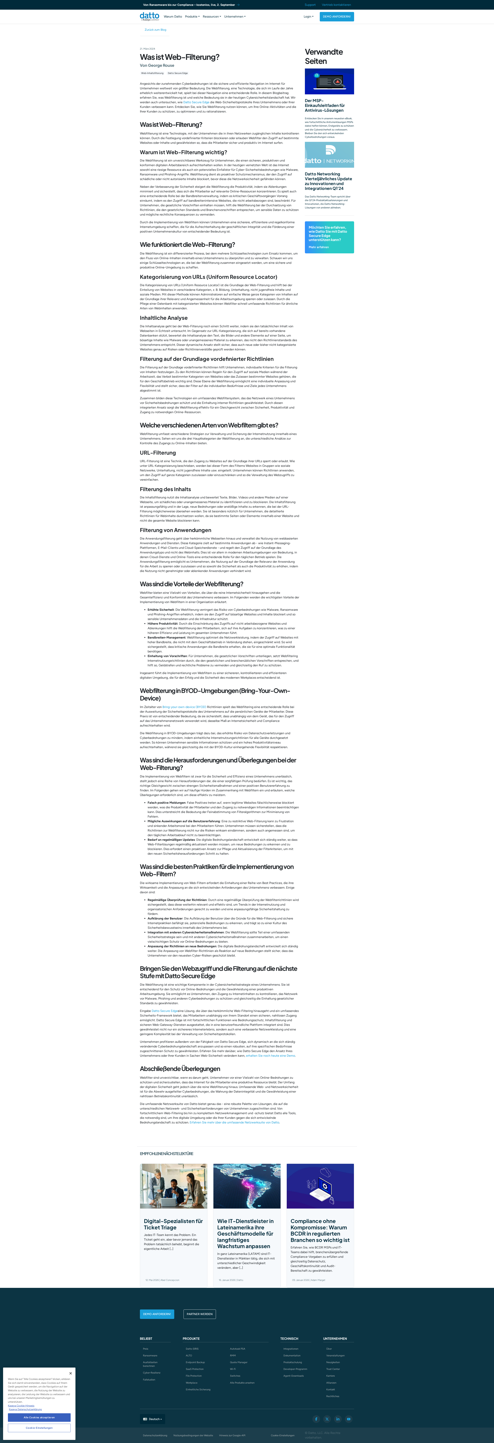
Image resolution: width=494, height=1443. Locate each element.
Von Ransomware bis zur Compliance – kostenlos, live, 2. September (189, 5)
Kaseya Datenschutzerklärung (25, 1409)
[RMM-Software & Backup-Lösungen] (149, 16)
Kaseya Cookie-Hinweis (21, 1405)
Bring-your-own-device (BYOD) (184, 707)
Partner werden (200, 1314)
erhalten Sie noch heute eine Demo (270, 1055)
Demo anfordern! (337, 16)
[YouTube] (348, 1419)
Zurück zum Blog (155, 29)
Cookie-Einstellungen (282, 1435)
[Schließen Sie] (70, 1373)
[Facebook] (316, 1419)
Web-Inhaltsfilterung (152, 73)
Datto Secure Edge (178, 73)
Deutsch (154, 1419)
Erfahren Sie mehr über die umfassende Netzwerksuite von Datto (234, 1122)
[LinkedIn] (337, 1419)
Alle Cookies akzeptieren (39, 1417)
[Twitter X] (327, 1419)
